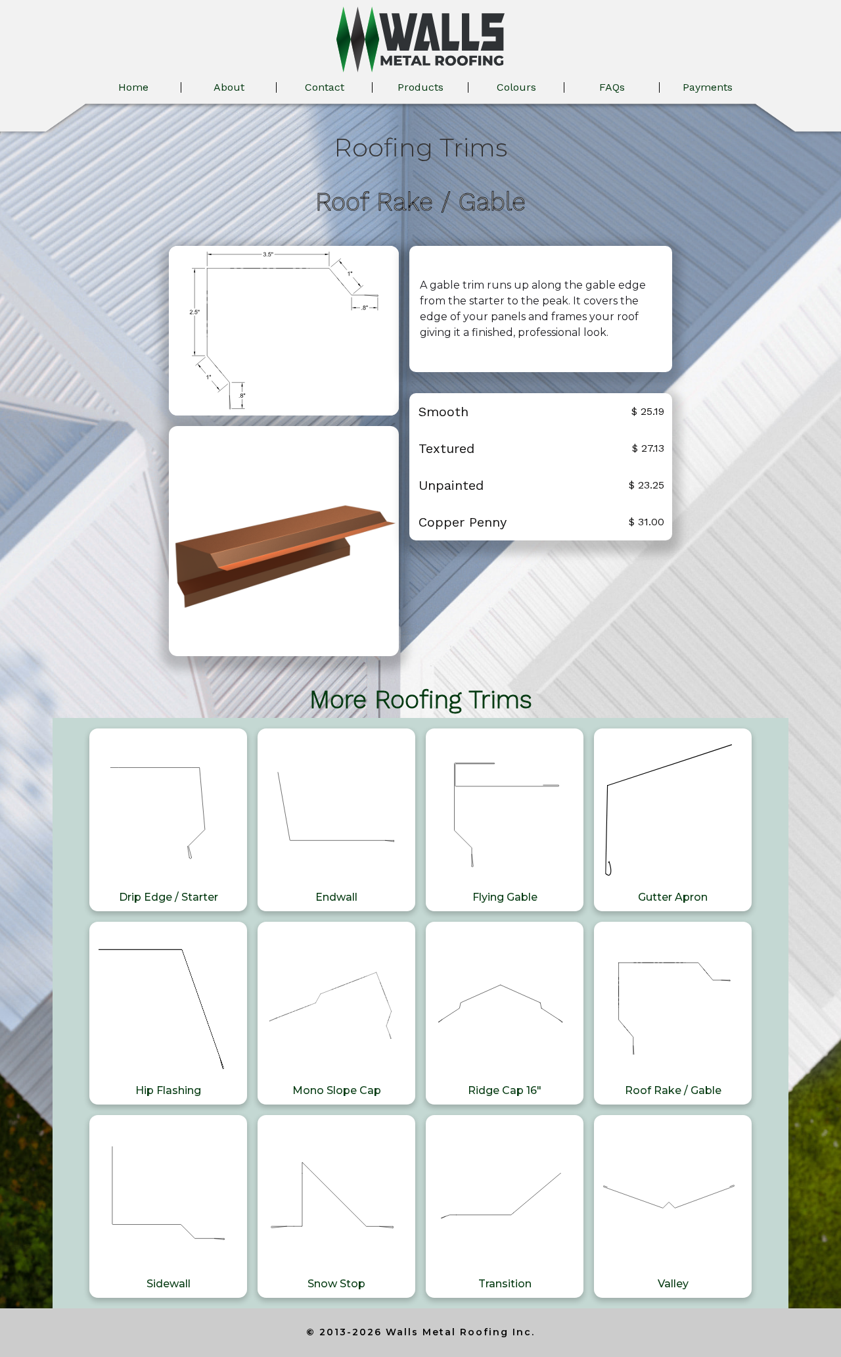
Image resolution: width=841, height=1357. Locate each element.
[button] (420, 87)
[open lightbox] (284, 331)
